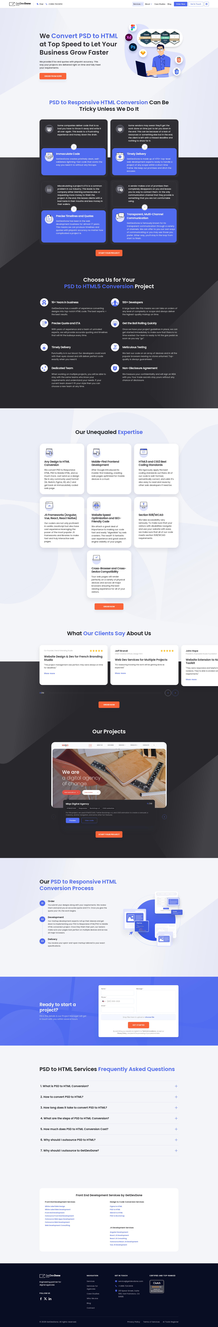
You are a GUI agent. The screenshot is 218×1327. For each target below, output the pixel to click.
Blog (169, 4)
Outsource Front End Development (59, 1216)
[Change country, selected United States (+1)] (103, 1001)
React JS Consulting (118, 1238)
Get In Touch (196, 4)
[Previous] (168, 693)
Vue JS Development (118, 1245)
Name (103, 989)
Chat (41, 4)
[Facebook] (41, 1298)
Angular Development (119, 1232)
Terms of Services (151, 1322)
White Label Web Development (58, 1209)
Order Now (180, 4)
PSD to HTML (115, 1209)
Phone (104, 997)
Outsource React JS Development (124, 1242)
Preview (72, 820)
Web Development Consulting (57, 1225)
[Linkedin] (50, 1298)
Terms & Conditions (149, 1031)
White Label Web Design (55, 1206)
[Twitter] (45, 1298)
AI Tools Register (170, 1322)
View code (89, 820)
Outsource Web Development (57, 1222)
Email (103, 1006)
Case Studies (159, 4)
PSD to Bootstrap (117, 1216)
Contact (91, 1308)
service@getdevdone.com (129, 1281)
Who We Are (92, 1298)
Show (46, 673)
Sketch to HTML (116, 1213)
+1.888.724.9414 (55, 4)
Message (139, 989)
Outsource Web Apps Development (59, 1219)
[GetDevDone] (20, 4)
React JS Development (119, 1235)
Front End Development (54, 1213)
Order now (109, 606)
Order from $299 (53, 76)
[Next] (175, 693)
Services (91, 1281)
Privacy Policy (122, 1033)
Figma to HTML (116, 1206)
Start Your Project (109, 253)
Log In (206, 4)
